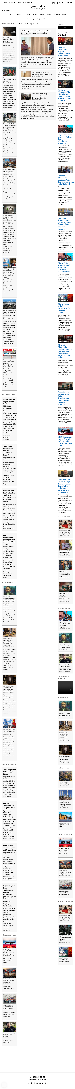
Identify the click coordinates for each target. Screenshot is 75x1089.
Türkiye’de (57, 14)
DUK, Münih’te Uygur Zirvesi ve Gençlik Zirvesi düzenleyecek (9, 171)
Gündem (19, 14)
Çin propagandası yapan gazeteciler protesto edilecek (9, 538)
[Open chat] (4, 1085)
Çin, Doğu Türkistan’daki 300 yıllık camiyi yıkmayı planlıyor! (9, 807)
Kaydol (24, 2)
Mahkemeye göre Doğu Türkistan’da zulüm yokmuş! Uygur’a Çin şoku (8, 362)
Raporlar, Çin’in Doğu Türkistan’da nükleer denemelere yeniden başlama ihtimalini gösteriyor (9, 893)
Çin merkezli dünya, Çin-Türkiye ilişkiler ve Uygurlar (9, 79)
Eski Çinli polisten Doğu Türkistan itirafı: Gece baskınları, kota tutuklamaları (36, 32)
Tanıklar (49, 14)
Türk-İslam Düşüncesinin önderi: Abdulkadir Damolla (8, 450)
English (33, 2)
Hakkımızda (17, 2)
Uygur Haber (37, 6)
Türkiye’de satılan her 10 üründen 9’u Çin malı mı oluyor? (65, 552)
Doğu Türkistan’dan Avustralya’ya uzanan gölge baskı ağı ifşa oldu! (65, 938)
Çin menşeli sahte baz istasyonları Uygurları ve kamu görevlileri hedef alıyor (9, 126)
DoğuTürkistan (41, 19)
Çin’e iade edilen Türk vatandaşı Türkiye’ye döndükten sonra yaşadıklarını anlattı (9, 496)
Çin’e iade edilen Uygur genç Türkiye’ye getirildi (9, 1034)
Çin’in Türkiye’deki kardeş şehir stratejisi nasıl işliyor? (9, 980)
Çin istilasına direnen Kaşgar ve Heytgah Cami (9, 847)
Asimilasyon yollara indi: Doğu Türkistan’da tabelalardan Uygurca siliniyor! (65, 597)
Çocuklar (41, 14)
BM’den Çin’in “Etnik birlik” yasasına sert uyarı (9, 731)
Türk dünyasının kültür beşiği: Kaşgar (9, 771)
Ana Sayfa (12, 14)
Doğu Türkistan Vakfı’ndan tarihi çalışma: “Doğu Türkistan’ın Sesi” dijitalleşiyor (8, 642)
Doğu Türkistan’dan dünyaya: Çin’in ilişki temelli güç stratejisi (65, 532)
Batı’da (64, 14)
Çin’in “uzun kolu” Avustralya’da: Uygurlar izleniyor (64, 959)
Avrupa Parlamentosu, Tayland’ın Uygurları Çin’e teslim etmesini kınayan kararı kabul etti (9, 314)
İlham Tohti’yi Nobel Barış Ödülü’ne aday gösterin (9, 39)
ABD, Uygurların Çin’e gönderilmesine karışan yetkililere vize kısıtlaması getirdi (9, 271)
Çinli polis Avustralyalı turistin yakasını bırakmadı (42, 73)
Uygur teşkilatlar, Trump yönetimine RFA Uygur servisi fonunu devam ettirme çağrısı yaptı (9, 219)
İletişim (11, 2)
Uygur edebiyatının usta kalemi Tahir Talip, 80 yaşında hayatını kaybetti (8, 688)
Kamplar (27, 14)
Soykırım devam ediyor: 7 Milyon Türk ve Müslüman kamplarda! (9, 403)
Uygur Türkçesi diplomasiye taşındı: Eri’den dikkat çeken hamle (65, 574)
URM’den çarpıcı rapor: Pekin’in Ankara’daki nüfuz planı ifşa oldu (8, 951)
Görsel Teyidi (31, 19)
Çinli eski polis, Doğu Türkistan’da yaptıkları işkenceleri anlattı (40, 95)
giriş (28, 2)
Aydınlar (34, 14)
